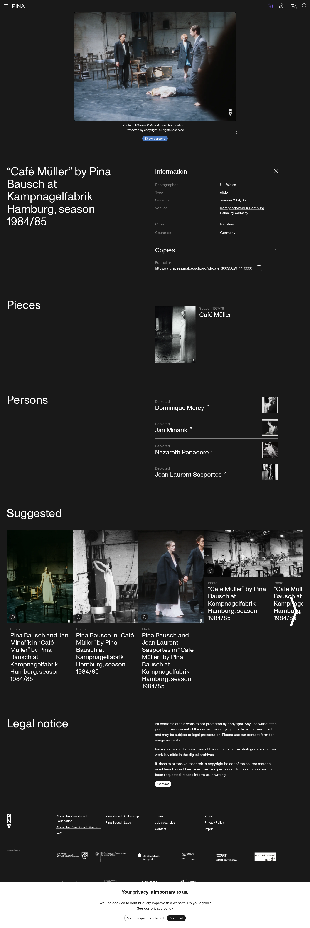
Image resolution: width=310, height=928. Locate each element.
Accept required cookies (144, 918)
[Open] (276, 250)
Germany (227, 232)
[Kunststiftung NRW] (188, 856)
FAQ (59, 833)
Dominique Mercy (179, 405)
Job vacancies (165, 822)
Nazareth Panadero (182, 450)
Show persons (155, 138)
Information (171, 171)
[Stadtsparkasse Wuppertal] (149, 856)
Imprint (209, 829)
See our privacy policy (155, 908)
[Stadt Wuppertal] (226, 856)
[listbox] (155, 66)
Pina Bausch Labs (118, 822)
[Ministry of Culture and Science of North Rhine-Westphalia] (72, 856)
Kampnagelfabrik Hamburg (242, 210)
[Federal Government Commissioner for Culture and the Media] (111, 856)
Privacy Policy (214, 822)
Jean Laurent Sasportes (188, 472)
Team (159, 816)
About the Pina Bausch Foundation (72, 818)
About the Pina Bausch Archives (78, 827)
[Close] (276, 171)
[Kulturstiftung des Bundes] (265, 856)
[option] (155, 66)
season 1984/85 (233, 200)
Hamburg (227, 224)
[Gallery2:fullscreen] (232, 132)
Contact (163, 784)
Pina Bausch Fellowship (122, 816)
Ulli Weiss (228, 184)
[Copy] (259, 268)
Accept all (176, 918)
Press (208, 816)
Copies (165, 250)
